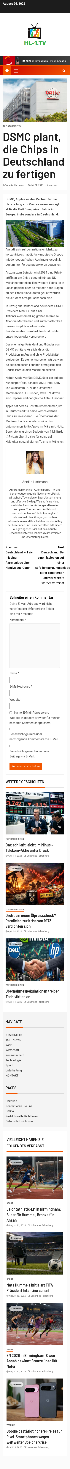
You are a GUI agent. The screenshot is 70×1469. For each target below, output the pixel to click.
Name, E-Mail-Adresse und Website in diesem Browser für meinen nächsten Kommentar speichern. (34, 717)
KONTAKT (12, 1075)
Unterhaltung (14, 1070)
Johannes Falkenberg (38, 855)
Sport (9, 1065)
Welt (9, 1045)
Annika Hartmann (15, 185)
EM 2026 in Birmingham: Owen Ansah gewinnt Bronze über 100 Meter (32, 1361)
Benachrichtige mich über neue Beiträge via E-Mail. (29, 754)
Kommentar (17, 620)
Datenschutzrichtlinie (19, 1121)
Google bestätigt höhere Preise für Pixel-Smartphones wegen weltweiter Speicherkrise (34, 1436)
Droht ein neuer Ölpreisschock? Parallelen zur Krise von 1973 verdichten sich (31, 921)
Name (14, 673)
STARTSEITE (14, 1035)
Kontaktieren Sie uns (19, 1106)
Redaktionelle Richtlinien (22, 1116)
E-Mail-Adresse (20, 686)
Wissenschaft (15, 1055)
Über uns (11, 1101)
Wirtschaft (12, 1050)
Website (14, 699)
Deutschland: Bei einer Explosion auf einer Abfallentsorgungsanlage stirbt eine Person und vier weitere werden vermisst (49, 565)
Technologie (13, 1060)
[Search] (63, 70)
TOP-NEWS (13, 1040)
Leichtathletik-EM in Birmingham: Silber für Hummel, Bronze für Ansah (34, 1214)
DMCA (10, 1111)
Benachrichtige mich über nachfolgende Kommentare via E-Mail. (34, 736)
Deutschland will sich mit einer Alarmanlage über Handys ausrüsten (20, 558)
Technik (11, 1425)
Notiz (60, 426)
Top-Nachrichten (12, 126)
